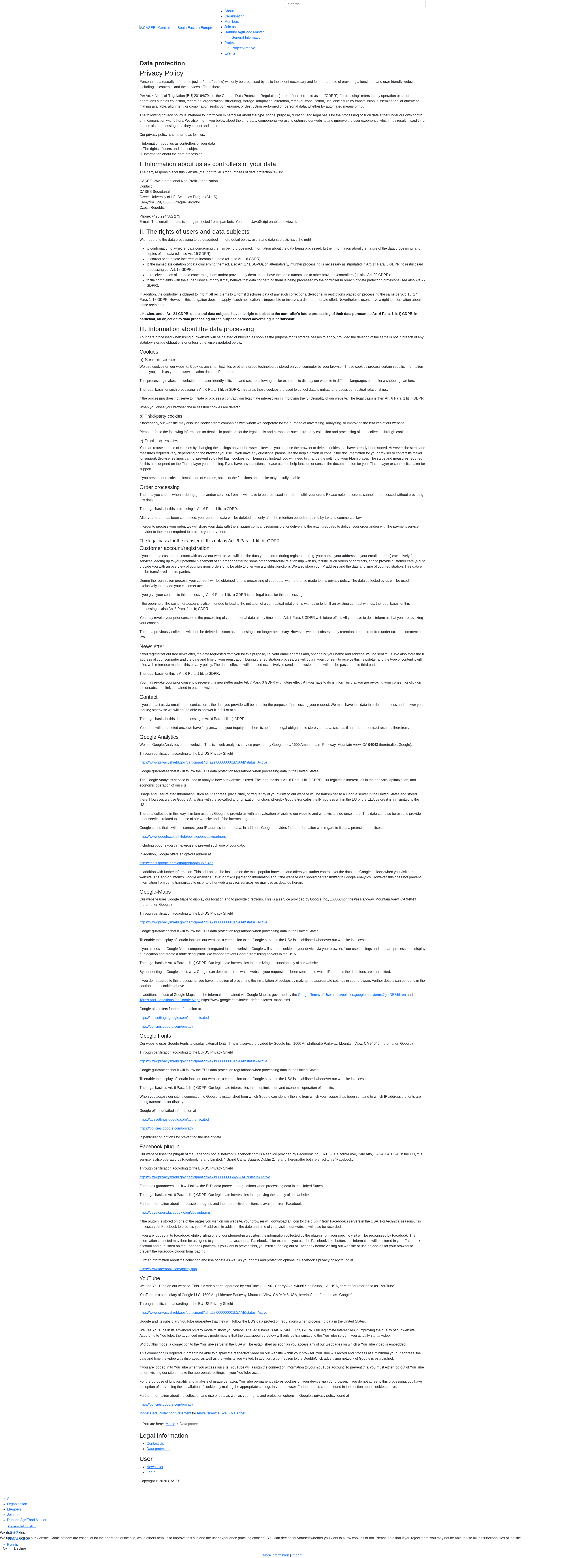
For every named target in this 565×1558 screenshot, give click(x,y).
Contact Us (155, 1443)
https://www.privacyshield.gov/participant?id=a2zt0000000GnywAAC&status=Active (204, 1177)
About (229, 11)
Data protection (158, 1449)
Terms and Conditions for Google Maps (169, 1000)
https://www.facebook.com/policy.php (168, 1269)
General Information (247, 37)
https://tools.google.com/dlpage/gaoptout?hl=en (176, 863)
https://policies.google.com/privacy (166, 1026)
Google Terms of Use (314, 995)
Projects (230, 43)
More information (276, 1555)
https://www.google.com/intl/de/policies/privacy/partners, (183, 836)
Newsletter (155, 1467)
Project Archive (243, 48)
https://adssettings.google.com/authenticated (174, 1018)
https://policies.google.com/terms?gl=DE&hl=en (369, 995)
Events (229, 53)
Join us (230, 27)
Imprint (297, 1555)
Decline (20, 1548)
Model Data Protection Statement (165, 1413)
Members (231, 21)
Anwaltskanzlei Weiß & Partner (221, 1413)
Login (151, 1472)
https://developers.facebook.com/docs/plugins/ (175, 1212)
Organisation (234, 16)
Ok (5, 1548)
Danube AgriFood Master (244, 32)
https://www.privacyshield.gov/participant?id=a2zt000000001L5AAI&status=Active (203, 762)
